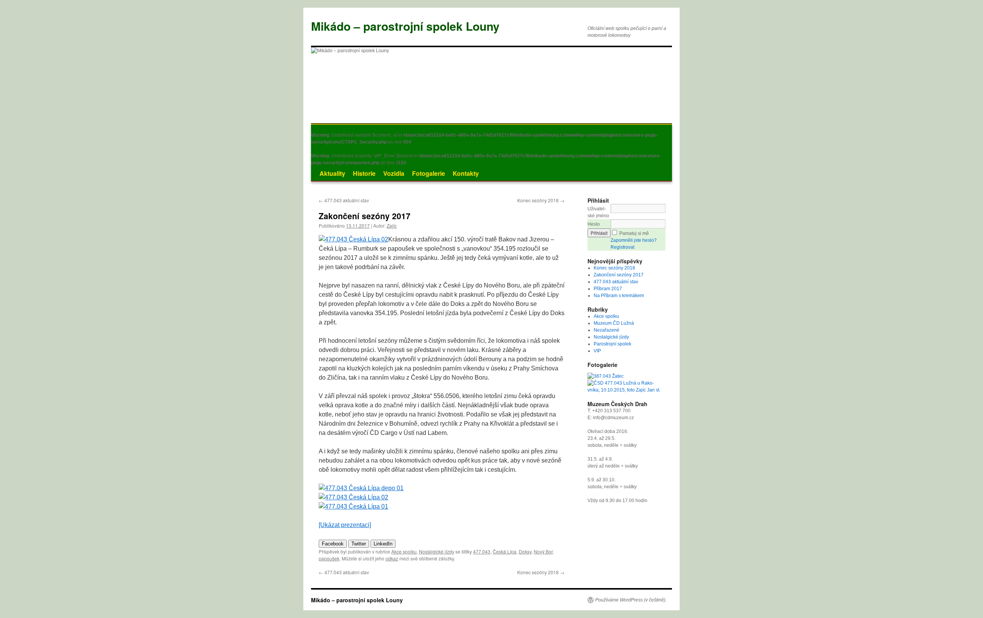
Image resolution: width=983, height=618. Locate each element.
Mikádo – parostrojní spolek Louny (405, 26)
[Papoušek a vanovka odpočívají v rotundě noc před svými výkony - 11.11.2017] (361, 488)
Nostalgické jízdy (436, 551)
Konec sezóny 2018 (540, 200)
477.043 (481, 551)
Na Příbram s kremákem (619, 295)
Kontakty (466, 173)
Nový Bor (543, 551)
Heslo (593, 224)
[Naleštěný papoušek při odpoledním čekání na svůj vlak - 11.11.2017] (353, 239)
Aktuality (332, 173)
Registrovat (622, 247)
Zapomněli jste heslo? (634, 240)
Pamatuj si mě (634, 233)
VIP (597, 351)
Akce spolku (404, 551)
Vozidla (393, 173)
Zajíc (392, 225)
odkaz (392, 558)
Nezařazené (606, 330)
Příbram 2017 (608, 288)
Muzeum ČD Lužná (614, 323)
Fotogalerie (428, 173)
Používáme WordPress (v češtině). (631, 600)
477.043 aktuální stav (344, 200)
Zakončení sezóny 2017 (619, 275)
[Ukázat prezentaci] (345, 525)
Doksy (525, 551)
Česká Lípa (504, 551)
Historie (364, 173)
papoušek (329, 558)
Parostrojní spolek (612, 344)
